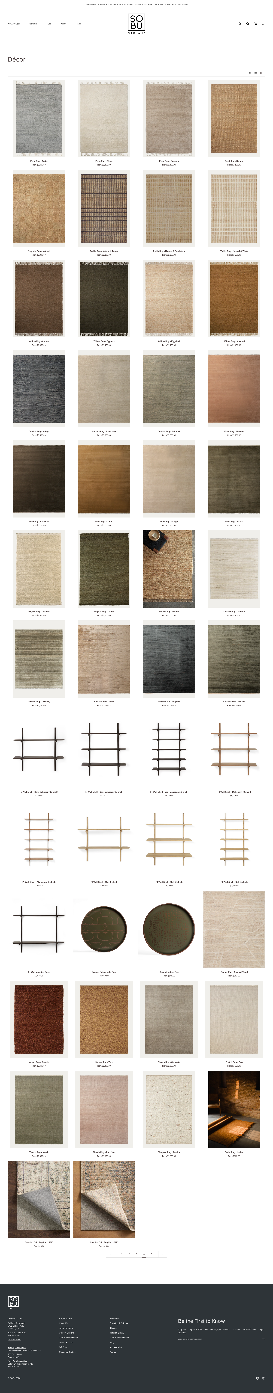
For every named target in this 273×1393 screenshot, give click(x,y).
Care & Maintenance (68, 1338)
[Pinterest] (257, 1378)
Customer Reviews (67, 1352)
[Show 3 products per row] (255, 73)
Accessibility (116, 1347)
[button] (35, 24)
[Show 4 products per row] (261, 73)
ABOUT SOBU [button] (65, 1318)
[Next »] (162, 1254)
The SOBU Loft (66, 1342)
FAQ (112, 1342)
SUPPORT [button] (114, 1318)
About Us (63, 1323)
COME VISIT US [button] (15, 1318)
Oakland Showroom (16, 1323)
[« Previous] (110, 1254)
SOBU (12, 1378)
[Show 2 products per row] (250, 73)
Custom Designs (66, 1333)
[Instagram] (263, 1378)
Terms (113, 1352)
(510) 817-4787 (14, 1339)
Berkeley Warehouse (17, 1347)
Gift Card (63, 1347)
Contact (113, 1328)
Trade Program (66, 1328)
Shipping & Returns (119, 1323)
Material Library (117, 1333)
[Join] (262, 1338)
